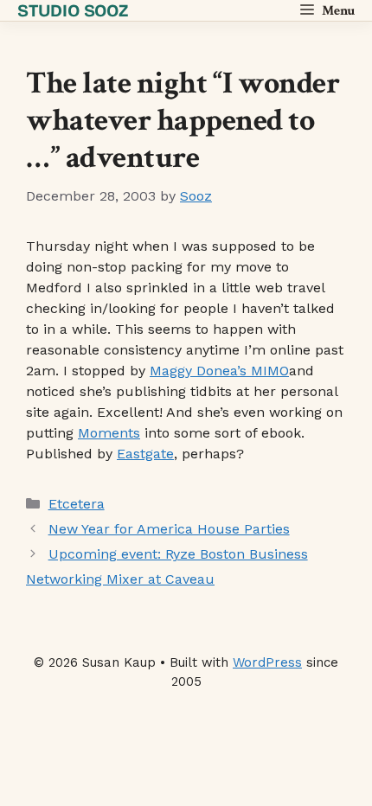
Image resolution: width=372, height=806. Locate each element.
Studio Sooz (72, 10)
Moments (109, 433)
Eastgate (145, 453)
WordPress (267, 662)
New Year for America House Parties (169, 529)
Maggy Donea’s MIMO (219, 370)
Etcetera (76, 504)
